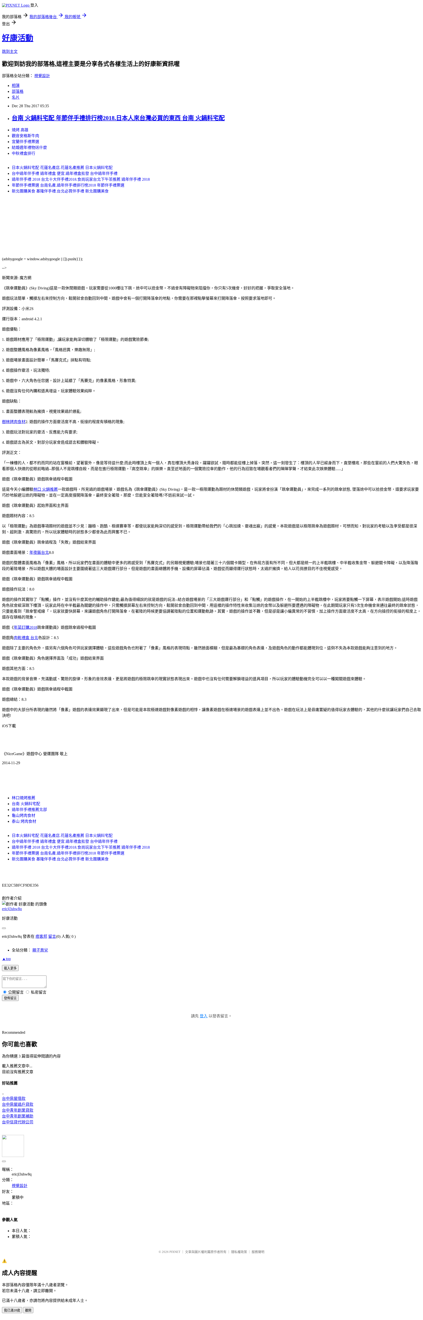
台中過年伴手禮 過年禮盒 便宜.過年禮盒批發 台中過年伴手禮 (65, 173)
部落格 (18, 91)
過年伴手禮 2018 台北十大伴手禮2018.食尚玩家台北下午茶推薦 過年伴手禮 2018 (81, 179)
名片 (16, 97)
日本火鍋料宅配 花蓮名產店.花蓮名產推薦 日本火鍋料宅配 (62, 168)
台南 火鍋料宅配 (26, 804)
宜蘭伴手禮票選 (25, 142)
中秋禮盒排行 (23, 153)
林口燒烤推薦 (23, 798)
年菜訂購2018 (25, 627)
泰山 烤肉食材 (24, 821)
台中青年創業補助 (17, 1116)
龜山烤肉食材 (23, 815)
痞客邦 (41, 936)
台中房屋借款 (13, 1098)
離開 (28, 1310)
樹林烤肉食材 (13, 422)
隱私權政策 (239, 1252)
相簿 (16, 85)
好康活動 (17, 38)
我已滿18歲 (12, 1310)
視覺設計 (42, 76)
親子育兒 (40, 950)
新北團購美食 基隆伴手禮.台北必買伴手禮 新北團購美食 (60, 191)
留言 (52, 936)
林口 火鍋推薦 (45, 489)
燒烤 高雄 (20, 130)
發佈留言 (10, 998)
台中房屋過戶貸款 (17, 1104)
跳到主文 (10, 51)
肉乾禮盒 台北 (26, 638)
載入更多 (10, 968)
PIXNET (174, 1252)
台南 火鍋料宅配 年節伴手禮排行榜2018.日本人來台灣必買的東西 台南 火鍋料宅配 (118, 118)
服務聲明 (258, 1252)
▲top (6, 959)
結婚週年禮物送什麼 (29, 147)
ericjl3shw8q (12, 909)
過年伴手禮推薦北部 (29, 810)
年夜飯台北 (39, 552)
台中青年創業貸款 (17, 1110)
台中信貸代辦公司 (17, 1122)
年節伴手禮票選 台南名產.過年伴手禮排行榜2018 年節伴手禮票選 (68, 185)
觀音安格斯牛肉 (25, 136)
